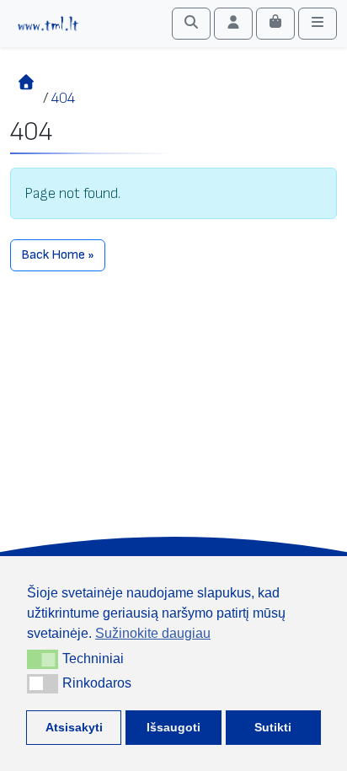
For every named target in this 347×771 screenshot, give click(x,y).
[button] (42, 659)
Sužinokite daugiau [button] (153, 633)
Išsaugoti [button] (173, 727)
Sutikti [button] (272, 727)
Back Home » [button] (57, 255)
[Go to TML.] (26, 98)
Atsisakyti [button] (74, 727)
